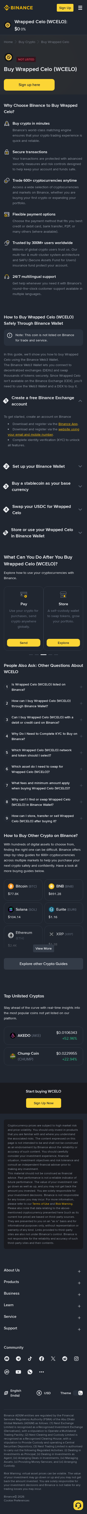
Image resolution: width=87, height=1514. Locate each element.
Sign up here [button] (29, 84)
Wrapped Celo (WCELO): (40, 21)
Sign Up (65, 8)
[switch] (78, 1393)
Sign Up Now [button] (43, 1103)
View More (44, 948)
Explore (33, 643)
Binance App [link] (68, 424)
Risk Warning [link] (64, 1204)
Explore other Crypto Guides (44, 963)
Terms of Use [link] (40, 1204)
